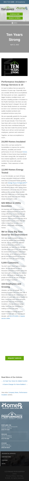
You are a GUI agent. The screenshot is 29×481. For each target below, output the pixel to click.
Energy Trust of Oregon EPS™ (17, 183)
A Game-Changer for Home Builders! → (15, 384)
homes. (25, 152)
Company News (13, 392)
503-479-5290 (13, 316)
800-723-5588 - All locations (14, 2)
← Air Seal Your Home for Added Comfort (14, 381)
